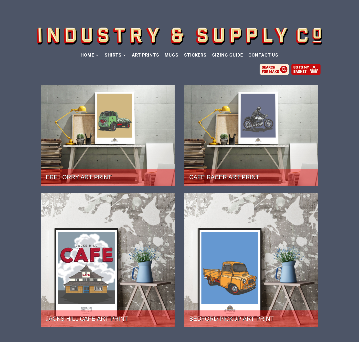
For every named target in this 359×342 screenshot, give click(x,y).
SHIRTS (113, 55)
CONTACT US (263, 55)
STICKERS (195, 55)
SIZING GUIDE (227, 55)
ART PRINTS (145, 55)
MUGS (172, 55)
